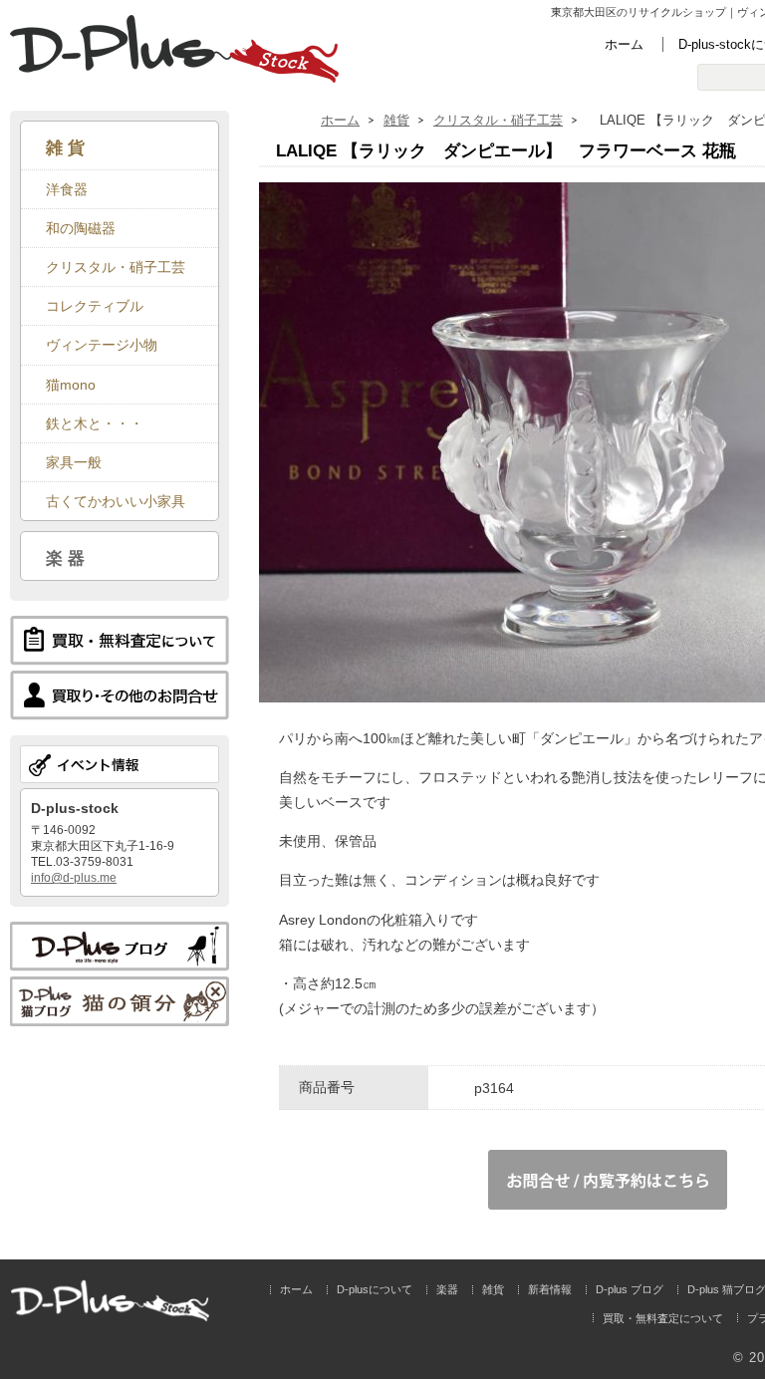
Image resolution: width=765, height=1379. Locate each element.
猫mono (71, 385)
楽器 (447, 1289)
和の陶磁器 (81, 228)
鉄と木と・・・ (94, 423)
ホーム (624, 44)
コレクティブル (94, 306)
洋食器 (67, 189)
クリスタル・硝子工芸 (498, 120)
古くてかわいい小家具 (115, 501)
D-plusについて (374, 1289)
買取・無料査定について (663, 1318)
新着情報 (550, 1289)
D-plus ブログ (629, 1289)
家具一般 (74, 462)
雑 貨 (65, 147)
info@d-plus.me (74, 878)
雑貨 (396, 120)
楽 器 (65, 558)
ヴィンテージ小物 (101, 345)
